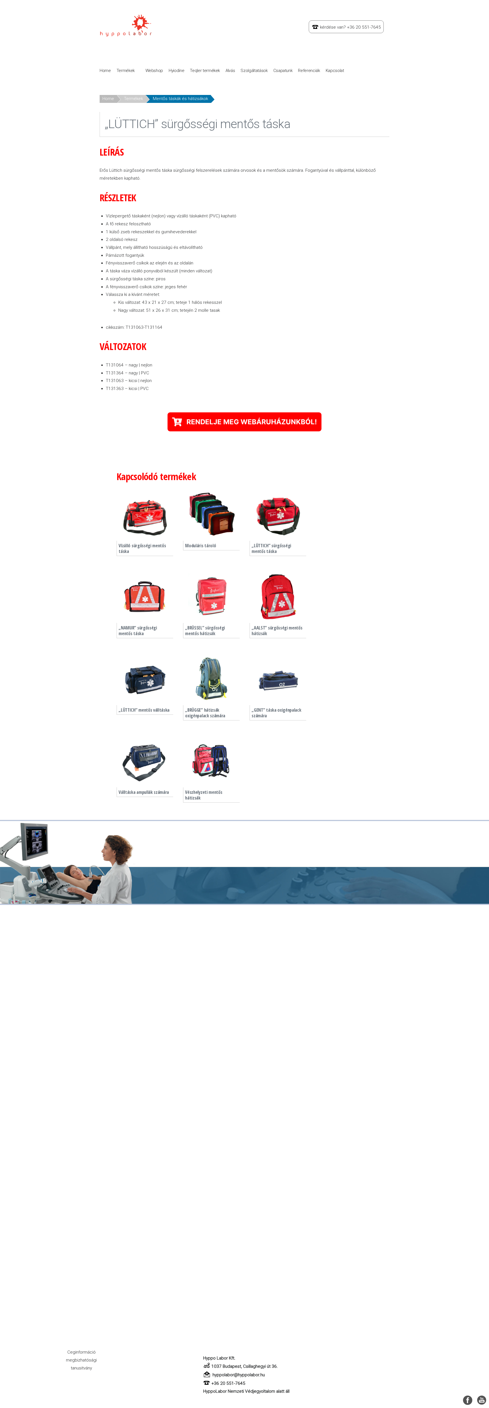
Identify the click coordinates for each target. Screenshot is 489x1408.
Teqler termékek (205, 70)
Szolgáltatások (254, 70)
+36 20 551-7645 (228, 1383)
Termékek (126, 70)
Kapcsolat (335, 70)
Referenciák (309, 70)
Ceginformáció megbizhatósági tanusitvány (81, 1360)
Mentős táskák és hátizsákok (180, 98)
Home (105, 70)
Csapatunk (283, 70)
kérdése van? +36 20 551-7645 (350, 27)
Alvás (230, 70)
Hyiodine (176, 70)
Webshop (154, 70)
